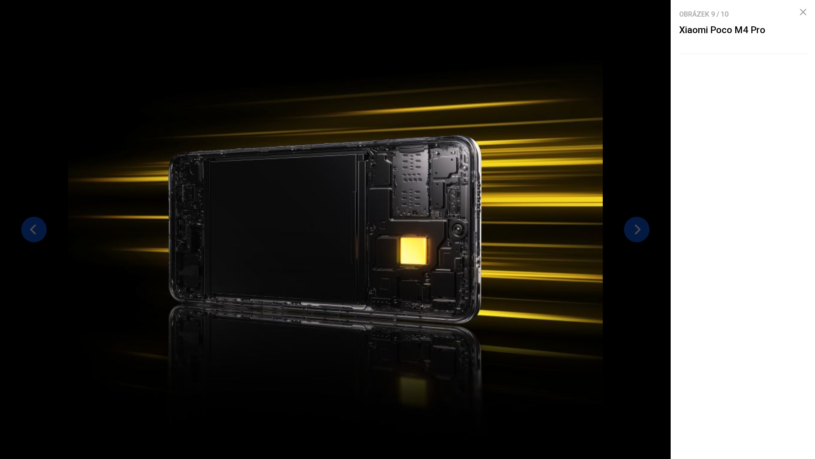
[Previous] (34, 229)
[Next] (636, 229)
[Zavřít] (803, 12)
